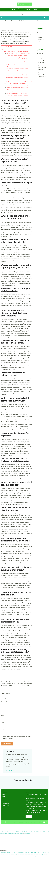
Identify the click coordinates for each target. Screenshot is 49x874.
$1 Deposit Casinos (27, 852)
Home (20, 9)
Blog (3, 801)
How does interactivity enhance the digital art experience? (19, 74)
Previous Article (7, 679)
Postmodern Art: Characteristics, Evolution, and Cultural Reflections (24, 683)
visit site (32, 852)
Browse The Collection (21, 852)
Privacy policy (5, 803)
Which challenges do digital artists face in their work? (16, 77)
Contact (28, 9)
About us (4, 796)
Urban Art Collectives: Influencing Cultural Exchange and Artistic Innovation (8, 683)
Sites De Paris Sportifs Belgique (35, 831)
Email (2, 722)
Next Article (27, 679)
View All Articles (10, 770)
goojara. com (21, 833)
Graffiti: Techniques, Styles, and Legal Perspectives (35, 799)
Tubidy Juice (9, 852)
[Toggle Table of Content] (2, 49)
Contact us (5, 799)
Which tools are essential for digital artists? (15, 57)
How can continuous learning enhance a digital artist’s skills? (19, 97)
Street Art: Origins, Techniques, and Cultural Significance (42, 57)
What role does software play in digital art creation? (17, 55)
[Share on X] (42, 822)
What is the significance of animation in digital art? (17, 75)
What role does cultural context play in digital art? (15, 83)
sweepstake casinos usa (27, 833)
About (35, 9)
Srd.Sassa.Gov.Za (43, 831)
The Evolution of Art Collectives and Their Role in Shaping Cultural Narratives (36, 803)
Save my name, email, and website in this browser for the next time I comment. (17, 737)
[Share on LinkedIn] (44, 822)
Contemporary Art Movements (8, 28)
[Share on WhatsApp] (46, 822)
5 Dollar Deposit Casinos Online (26, 831)
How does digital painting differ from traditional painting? (18, 53)
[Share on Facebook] (39, 822)
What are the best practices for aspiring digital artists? (16, 91)
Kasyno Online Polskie (3, 831)
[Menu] (44, 17)
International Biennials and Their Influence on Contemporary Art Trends (36, 811)
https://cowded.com (11, 854)
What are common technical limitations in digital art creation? (19, 81)
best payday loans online (11, 833)
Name (3, 715)
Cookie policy (5, 808)
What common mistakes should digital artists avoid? (17, 95)
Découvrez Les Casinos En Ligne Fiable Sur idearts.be (14, 831)
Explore (13, 9)
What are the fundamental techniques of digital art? (16, 51)
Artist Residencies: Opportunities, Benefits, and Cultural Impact (36, 795)
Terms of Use (5, 805)
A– (6, 822)
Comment (4, 702)
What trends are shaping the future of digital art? (15, 58)
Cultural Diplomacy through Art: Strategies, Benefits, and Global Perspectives (41, 38)
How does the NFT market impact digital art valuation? (18, 68)
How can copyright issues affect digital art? (15, 80)
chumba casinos (3, 854)
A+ (3, 822)
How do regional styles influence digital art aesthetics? (18, 85)
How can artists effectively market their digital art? (17, 93)
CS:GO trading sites (14, 852)
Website (3, 729)
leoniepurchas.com (24, 4)
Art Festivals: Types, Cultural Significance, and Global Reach (36, 807)
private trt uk (17, 833)
